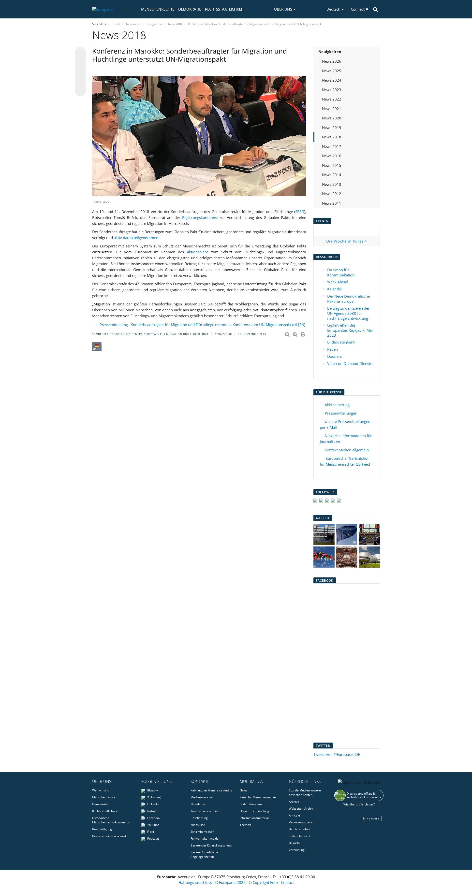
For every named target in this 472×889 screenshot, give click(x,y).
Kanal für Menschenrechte (258, 797)
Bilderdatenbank (341, 342)
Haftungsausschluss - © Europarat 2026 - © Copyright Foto (228, 882)
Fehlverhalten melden (205, 838)
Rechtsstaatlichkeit (224, 9)
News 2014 (331, 174)
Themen (245, 825)
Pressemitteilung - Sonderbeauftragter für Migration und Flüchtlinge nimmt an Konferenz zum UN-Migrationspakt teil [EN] (202, 324)
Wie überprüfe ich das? (359, 804)
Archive (294, 802)
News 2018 (331, 136)
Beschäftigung (102, 829)
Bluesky (152, 790)
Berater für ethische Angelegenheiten (204, 854)
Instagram (154, 811)
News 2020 (331, 117)
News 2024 (331, 80)
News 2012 (331, 193)
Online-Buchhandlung (254, 811)
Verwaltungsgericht (302, 822)
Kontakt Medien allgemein (347, 449)
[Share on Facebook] (80, 71)
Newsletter (198, 804)
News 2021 (331, 108)
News (243, 790)
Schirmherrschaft (202, 832)
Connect (358, 9)
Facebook (153, 818)
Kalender (334, 289)
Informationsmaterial (254, 818)
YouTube (153, 825)
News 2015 (331, 165)
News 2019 (331, 127)
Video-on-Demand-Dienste (349, 363)
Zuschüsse (198, 825)
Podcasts (153, 838)
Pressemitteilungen (341, 413)
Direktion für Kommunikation (340, 272)
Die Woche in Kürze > (346, 241)
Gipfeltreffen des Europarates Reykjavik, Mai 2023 (350, 330)
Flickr (150, 832)
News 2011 (331, 203)
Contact (287, 882)
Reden (332, 349)
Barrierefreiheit (299, 829)
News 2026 (331, 61)
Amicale (294, 815)
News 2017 (331, 146)
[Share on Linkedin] (80, 81)
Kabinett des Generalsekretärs (211, 790)
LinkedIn (153, 804)
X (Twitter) (154, 797)
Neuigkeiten (329, 51)
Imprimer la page (303, 333)
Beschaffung (199, 818)
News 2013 (331, 184)
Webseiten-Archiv (301, 808)
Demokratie (189, 9)
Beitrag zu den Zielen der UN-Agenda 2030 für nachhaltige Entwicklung (348, 313)
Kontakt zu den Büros (205, 811)
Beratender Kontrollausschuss (211, 845)
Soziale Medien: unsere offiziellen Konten (305, 792)
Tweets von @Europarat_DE (336, 754)
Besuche (295, 843)
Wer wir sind (100, 790)
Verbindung (297, 850)
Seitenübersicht (299, 836)
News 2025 (331, 70)
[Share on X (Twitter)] (80, 62)
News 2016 (331, 155)
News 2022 (331, 99)
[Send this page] (80, 90)
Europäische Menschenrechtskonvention (111, 820)
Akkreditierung (337, 404)
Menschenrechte (157, 9)
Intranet (372, 818)
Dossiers (334, 356)
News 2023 (331, 89)
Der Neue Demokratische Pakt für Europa (348, 299)
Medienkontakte (202, 797)
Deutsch (333, 9)
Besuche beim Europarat (109, 836)
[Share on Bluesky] (80, 53)
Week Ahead (337, 281)
